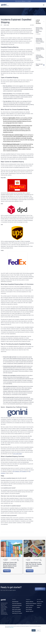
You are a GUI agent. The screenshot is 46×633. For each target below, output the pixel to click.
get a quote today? (17, 453)
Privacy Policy (11, 627)
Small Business (15, 601)
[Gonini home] (5, 5)
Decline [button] (38, 630)
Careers (38, 607)
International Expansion (17, 605)
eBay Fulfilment (29, 607)
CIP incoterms (16, 471)
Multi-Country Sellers (16, 609)
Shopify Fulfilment (29, 601)
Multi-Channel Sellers (16, 611)
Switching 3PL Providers (17, 613)
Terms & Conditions (26, 624)
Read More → (7, 570)
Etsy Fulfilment (29, 609)
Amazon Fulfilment (29, 605)
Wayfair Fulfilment (29, 611)
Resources (39, 605)
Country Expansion (16, 607)
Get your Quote (40, 601)
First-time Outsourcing (16, 603)
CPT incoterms (23, 471)
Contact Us (39, 603)
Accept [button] (34, 630)
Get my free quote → (40, 589)
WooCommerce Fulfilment (31, 603)
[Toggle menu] (43, 5)
